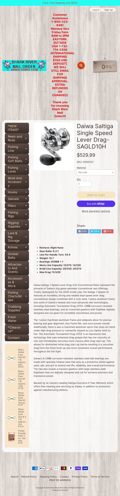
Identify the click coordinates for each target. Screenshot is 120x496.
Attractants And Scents (18, 268)
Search (14, 476)
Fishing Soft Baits (18, 159)
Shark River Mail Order (59, 488)
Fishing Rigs (18, 214)
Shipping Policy (48, 476)
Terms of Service (100, 476)
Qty (79, 179)
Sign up (108, 10)
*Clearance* (14, 329)
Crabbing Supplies (14, 308)
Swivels (18, 199)
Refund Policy (29, 476)
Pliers (18, 206)
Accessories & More (18, 282)
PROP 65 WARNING (60, 480)
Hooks (18, 193)
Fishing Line (18, 149)
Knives (18, 248)
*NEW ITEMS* (13, 128)
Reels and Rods (18, 138)
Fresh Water (12, 319)
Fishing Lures (18, 169)
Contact (14, 338)
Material (81, 167)
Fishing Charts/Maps (18, 296)
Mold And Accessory (18, 181)
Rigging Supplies (18, 225)
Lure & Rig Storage (18, 236)
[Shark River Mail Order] (24, 65)
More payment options (96, 211)
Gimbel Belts (13, 255)
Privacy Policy (80, 476)
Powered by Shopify (60, 490)
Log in (95, 10)
